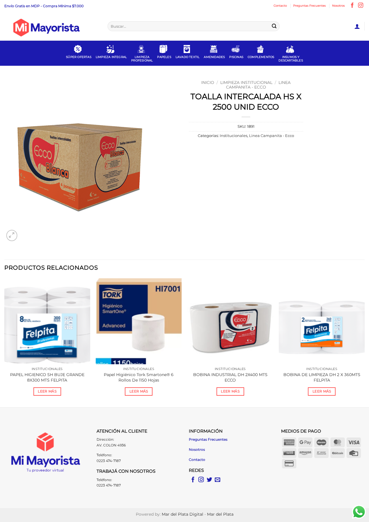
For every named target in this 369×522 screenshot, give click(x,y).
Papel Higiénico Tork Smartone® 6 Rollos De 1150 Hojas (139, 377)
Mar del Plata (220, 514)
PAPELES (164, 57)
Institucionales (233, 136)
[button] (357, 26)
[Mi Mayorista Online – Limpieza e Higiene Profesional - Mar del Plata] (51, 26)
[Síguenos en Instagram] (360, 6)
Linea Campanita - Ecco (258, 84)
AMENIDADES (214, 57)
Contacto (280, 5)
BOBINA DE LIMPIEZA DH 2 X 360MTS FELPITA (321, 377)
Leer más (47, 391)
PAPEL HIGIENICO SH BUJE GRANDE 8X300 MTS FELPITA (47, 377)
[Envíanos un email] (217, 480)
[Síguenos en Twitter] (209, 480)
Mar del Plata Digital (182, 514)
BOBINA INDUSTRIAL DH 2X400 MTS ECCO (230, 377)
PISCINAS (236, 57)
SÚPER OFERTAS (78, 57)
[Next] (364, 342)
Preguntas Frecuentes (309, 5)
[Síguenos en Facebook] (352, 6)
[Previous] (4, 342)
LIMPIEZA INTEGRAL (111, 57)
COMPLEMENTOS (261, 57)
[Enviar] (274, 26)
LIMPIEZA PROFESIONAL (142, 58)
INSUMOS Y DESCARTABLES (290, 58)
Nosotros (338, 5)
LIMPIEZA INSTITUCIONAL (246, 82)
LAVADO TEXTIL (188, 57)
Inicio (207, 82)
